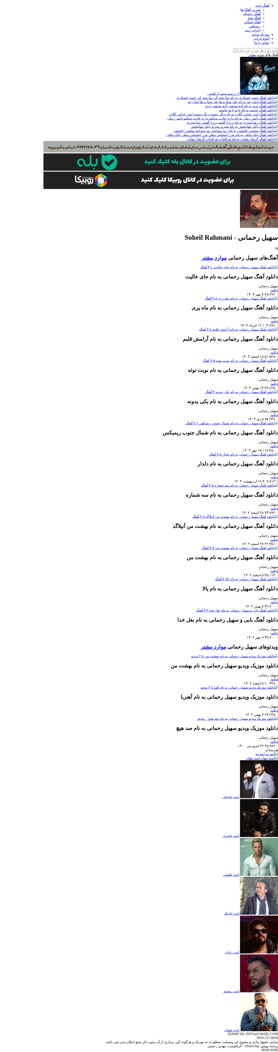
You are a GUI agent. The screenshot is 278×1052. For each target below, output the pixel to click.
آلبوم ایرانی (261, 38)
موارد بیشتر (214, 258)
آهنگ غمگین (252, 22)
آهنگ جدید (262, 5)
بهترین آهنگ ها (250, 9)
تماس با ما (261, 42)
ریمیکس (255, 26)
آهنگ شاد (254, 18)
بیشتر (253, 55)
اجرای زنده (253, 30)
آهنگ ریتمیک (252, 14)
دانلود (274, 290)
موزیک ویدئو (260, 34)
